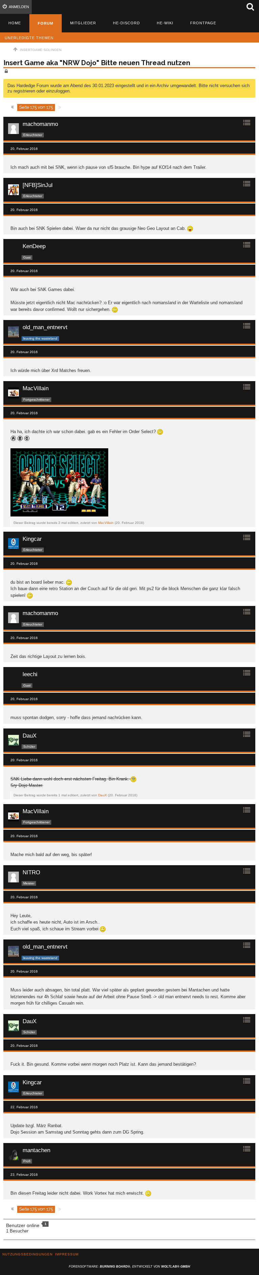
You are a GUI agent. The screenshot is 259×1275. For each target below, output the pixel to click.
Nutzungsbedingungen (27, 1254)
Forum (45, 23)
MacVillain (106, 523)
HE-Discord (126, 23)
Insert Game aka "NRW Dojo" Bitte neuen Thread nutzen (96, 63)
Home (14, 23)
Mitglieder (83, 23)
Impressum (67, 1254)
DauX (102, 795)
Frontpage (203, 23)
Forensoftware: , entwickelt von (129, 1266)
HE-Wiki (165, 23)
